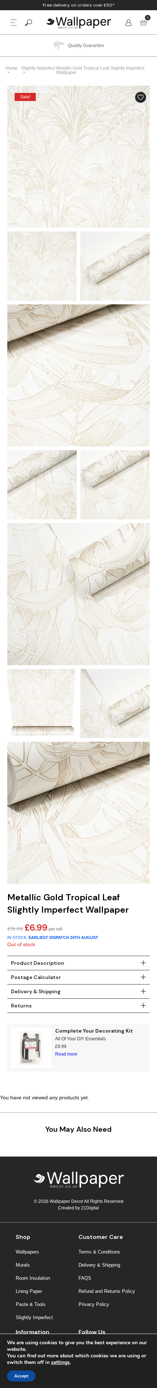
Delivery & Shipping (99, 1265)
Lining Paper (29, 1291)
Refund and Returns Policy (106, 1291)
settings (60, 1362)
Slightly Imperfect (38, 68)
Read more (66, 1054)
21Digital (90, 1207)
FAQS (84, 1278)
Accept (21, 1376)
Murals (23, 1265)
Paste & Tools (31, 1304)
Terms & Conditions (99, 1252)
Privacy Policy (93, 1304)
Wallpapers (27, 1252)
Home (11, 68)
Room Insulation (33, 1278)
